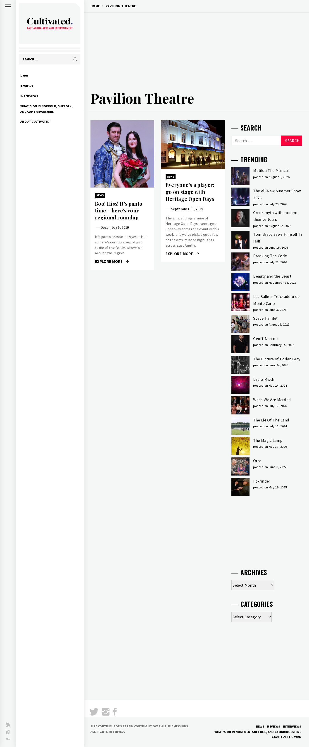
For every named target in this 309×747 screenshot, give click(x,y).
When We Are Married (272, 399)
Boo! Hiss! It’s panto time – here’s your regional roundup (119, 210)
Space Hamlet (265, 318)
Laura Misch (263, 379)
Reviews (26, 86)
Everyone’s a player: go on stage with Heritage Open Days (190, 191)
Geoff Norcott (266, 338)
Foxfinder (261, 481)
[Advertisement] (196, 49)
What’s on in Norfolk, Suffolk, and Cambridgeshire (46, 109)
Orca (257, 460)
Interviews (29, 96)
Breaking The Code (270, 255)
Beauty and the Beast (272, 276)
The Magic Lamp (267, 440)
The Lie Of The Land (271, 420)
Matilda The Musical (271, 170)
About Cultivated (35, 121)
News (24, 76)
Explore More (109, 261)
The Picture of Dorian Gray (276, 359)
